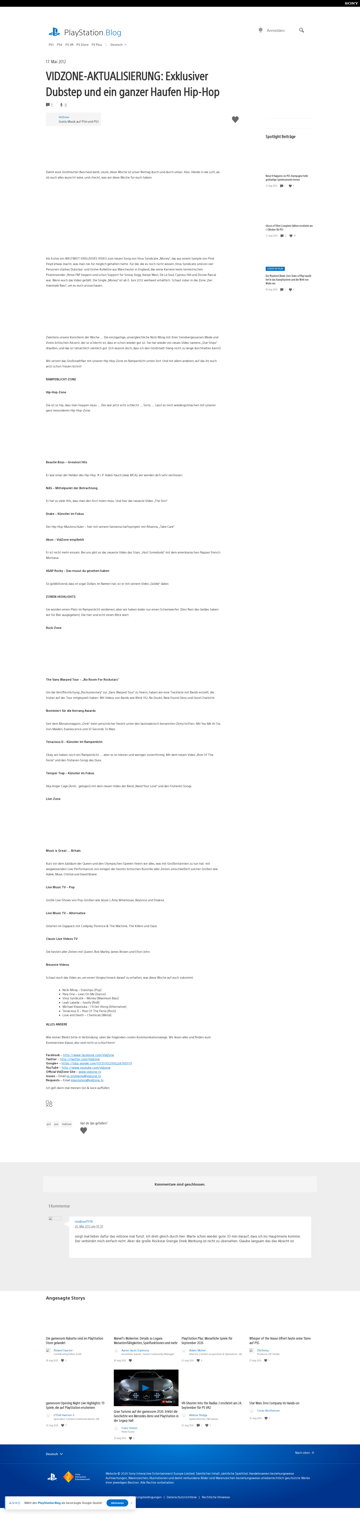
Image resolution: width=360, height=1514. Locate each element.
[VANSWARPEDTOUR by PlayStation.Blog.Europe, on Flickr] (75, 666)
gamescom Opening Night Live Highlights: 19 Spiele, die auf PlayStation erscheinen (75, 1405)
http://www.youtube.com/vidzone (86, 1067)
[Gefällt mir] (290, 186)
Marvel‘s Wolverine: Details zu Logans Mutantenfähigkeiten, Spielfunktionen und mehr (146, 1340)
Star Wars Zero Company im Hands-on (274, 1403)
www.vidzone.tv (90, 1072)
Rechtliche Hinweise (216, 1497)
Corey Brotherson (268, 1410)
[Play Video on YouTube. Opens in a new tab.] (169, 1401)
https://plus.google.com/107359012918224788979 (97, 1063)
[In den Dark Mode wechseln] (260, 30)
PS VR (69, 45)
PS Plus (97, 45)
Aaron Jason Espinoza (135, 1350)
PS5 (51, 45)
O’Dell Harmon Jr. (64, 1415)
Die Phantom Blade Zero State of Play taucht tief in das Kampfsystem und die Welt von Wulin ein (288, 279)
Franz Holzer (129, 1428)
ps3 (49, 1124)
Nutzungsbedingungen (146, 1497)
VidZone (64, 117)
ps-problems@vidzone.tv (83, 1076)
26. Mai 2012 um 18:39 (89, 1226)
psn (56, 1124)
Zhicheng (262, 1350)
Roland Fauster (63, 1350)
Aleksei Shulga (198, 1415)
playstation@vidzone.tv (87, 1080)
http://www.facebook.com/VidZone (88, 1055)
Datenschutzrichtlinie (182, 1497)
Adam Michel (197, 1350)
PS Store (82, 45)
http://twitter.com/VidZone (80, 1059)
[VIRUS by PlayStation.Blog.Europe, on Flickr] (75, 159)
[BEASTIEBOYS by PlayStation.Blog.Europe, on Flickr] (75, 449)
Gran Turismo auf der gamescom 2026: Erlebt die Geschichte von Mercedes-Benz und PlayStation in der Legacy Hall (146, 1415)
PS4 (59, 45)
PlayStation (93, 32)
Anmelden (276, 30)
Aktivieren (117, 1502)
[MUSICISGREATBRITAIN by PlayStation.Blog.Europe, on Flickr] (75, 838)
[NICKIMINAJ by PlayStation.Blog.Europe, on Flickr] (75, 324)
